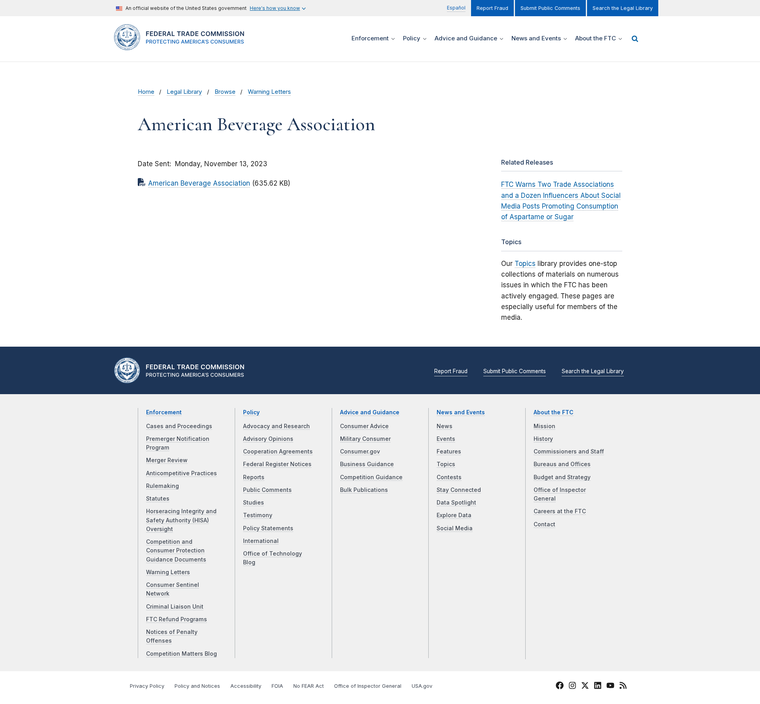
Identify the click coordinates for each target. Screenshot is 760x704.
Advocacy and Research (276, 426)
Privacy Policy (147, 686)
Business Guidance (367, 464)
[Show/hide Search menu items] (635, 39)
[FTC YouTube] (610, 686)
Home (146, 91)
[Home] (182, 45)
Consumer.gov (360, 451)
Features (449, 451)
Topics (525, 264)
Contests (449, 477)
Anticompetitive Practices (181, 473)
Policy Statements (268, 528)
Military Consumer (365, 439)
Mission (544, 426)
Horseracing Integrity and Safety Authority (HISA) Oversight (181, 520)
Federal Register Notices (277, 464)
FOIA (277, 686)
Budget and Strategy (562, 477)
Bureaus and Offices (562, 464)
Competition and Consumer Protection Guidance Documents (176, 551)
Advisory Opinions (268, 439)
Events (446, 439)
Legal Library (184, 91)
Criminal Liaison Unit (174, 606)
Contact (544, 524)
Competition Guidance (371, 477)
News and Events (461, 412)
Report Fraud (492, 8)
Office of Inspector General (367, 686)
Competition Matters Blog (181, 654)
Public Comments (267, 490)
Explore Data (454, 515)
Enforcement (164, 412)
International (261, 541)
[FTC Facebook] (560, 686)
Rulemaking (162, 486)
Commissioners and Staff (569, 451)
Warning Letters (269, 91)
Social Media (455, 528)
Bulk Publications (364, 490)
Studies (253, 502)
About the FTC (554, 412)
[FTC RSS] (623, 686)
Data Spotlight (456, 502)
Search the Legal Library (623, 8)
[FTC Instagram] (572, 686)
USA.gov (422, 686)
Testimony (257, 515)
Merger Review (167, 460)
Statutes (157, 498)
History (543, 439)
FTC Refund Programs (176, 619)
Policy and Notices (197, 686)
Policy (251, 412)
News (444, 426)
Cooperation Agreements (278, 451)
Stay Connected (459, 490)
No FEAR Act (308, 686)
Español (456, 8)
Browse (225, 91)
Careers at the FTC (560, 511)
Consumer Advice (364, 426)
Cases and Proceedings (179, 426)
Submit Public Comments (550, 8)
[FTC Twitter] (585, 685)
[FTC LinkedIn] (598, 686)
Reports (253, 477)
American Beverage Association (199, 183)
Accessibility (245, 686)
